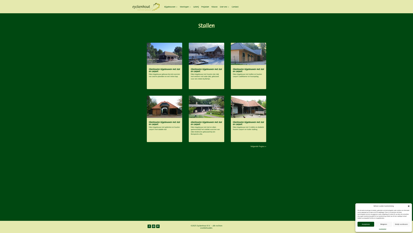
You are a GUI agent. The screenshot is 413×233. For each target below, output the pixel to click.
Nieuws (214, 7)
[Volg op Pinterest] (158, 226)
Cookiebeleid (382, 229)
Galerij (196, 7)
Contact (235, 7)
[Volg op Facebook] (149, 226)
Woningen (184, 7)
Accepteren (366, 224)
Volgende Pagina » (258, 146)
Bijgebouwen (169, 7)
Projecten (205, 7)
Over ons (223, 7)
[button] (409, 206)
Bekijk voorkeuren (401, 224)
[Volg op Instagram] (153, 226)
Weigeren (383, 224)
